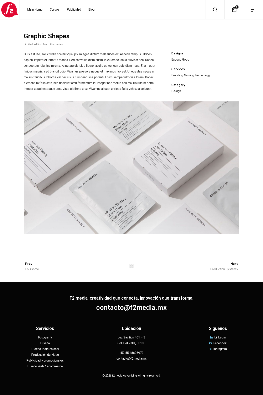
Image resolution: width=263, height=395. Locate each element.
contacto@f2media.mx (131, 307)
